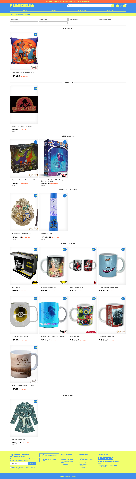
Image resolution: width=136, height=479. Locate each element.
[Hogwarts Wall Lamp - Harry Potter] (24, 212)
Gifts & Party (110, 10)
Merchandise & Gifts (19, 14)
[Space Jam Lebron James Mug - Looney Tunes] (53, 315)
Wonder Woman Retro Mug (48, 287)
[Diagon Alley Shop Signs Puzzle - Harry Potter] (24, 158)
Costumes (53, 10)
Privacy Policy (82, 462)
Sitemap (81, 465)
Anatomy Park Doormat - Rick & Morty (22, 126)
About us (81, 468)
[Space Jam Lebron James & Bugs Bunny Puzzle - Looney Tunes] (53, 158)
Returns (63, 462)
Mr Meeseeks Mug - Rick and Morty (108, 287)
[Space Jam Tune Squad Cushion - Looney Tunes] (24, 51)
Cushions (14, 19)
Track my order (50, 460)
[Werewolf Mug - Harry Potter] (112, 315)
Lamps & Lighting (105, 19)
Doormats (43, 19)
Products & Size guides (67, 459)
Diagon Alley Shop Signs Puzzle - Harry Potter (24, 180)
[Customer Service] (121, 5)
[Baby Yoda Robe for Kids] (24, 418)
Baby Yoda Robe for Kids (18, 439)
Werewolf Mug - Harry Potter (106, 336)
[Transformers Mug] (82, 315)
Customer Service (50, 455)
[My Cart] (124, 5)
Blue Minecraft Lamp (46, 233)
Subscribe (32, 463)
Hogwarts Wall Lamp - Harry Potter (21, 233)
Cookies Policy (83, 464)
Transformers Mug (75, 336)
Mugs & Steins (16, 23)
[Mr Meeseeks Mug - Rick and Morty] (112, 266)
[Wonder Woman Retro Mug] (53, 266)
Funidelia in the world (84, 458)
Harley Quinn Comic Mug (76, 287)
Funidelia (12, 14)
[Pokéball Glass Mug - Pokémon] (24, 315)
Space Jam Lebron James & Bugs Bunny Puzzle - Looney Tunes (52, 180)
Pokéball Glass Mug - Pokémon (20, 336)
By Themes (24, 10)
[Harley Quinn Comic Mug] (82, 266)
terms (13, 469)
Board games (74, 19)
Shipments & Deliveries (67, 461)
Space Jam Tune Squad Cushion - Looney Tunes (23, 73)
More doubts (64, 464)
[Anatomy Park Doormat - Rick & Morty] (24, 104)
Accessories (82, 10)
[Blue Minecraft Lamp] (53, 212)
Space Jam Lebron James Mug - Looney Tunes (53, 336)
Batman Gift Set (16, 287)
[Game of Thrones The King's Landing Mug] (24, 364)
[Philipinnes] (99, 458)
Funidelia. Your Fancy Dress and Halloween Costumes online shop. (22, 5)
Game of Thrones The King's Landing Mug (23, 385)
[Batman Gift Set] (24, 266)
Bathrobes (43, 23)
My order (63, 458)
